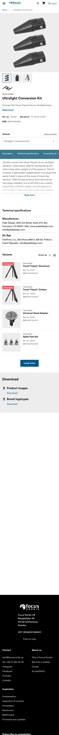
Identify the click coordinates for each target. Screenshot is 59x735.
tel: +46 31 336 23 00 (13, 662)
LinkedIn (6, 680)
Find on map (29, 639)
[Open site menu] (5, 3)
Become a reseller (41, 662)
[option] (6, 78)
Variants (6, 134)
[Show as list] (54, 255)
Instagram (7, 666)
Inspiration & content (13, 701)
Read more (7, 109)
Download (12, 393)
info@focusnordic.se (12, 657)
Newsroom (8, 710)
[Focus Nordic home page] (15, 3)
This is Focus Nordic (42, 657)
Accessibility (38, 671)
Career (35, 666)
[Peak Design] (7, 88)
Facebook (7, 671)
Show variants (50, 134)
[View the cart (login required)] (43, 3)
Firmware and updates (13, 719)
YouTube (6, 675)
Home (4, 10)
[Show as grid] (50, 255)
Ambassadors (9, 696)
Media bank (8, 714)
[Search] (38, 3)
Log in (54, 3)
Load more (29, 363)
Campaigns (8, 705)
